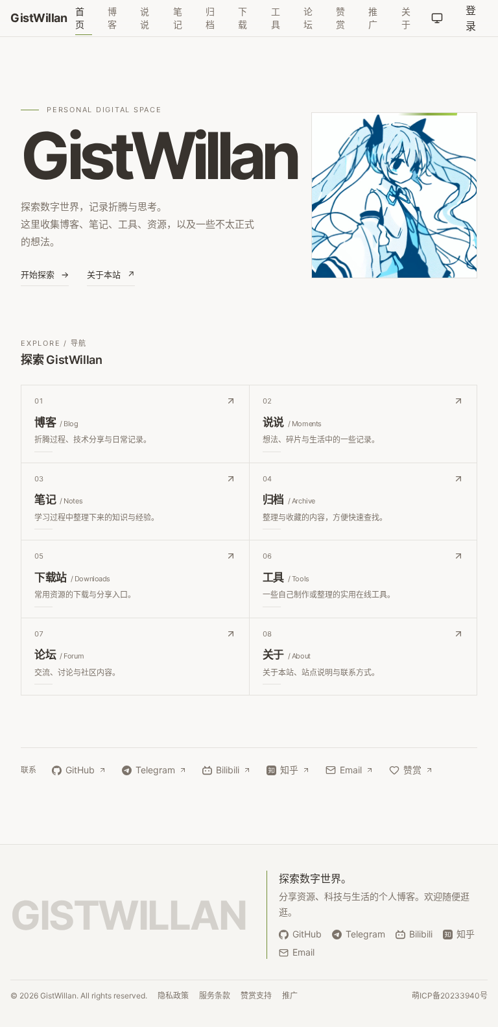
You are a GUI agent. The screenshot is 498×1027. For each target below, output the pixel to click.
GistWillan (38, 18)
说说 (144, 18)
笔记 (177, 18)
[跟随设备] (437, 18)
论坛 (308, 18)
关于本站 (111, 274)
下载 (242, 18)
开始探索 (45, 274)
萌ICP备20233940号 (450, 995)
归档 (210, 18)
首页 (79, 18)
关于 (405, 18)
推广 (372, 18)
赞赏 (340, 18)
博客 (112, 18)
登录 (471, 18)
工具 (275, 18)
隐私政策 (173, 995)
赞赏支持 (256, 995)
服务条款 (214, 995)
